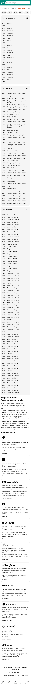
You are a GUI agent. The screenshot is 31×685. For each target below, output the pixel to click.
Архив (4, 13)
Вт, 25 (15, 13)
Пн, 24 (10, 13)
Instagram (15, 669)
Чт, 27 (26, 13)
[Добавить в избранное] (27, 18)
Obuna (26, 675)
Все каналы (5, 8)
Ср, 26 (21, 13)
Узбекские (14, 8)
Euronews (9, 209)
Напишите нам (9, 667)
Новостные (21, 8)
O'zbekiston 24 (10, 18)
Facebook (17, 667)
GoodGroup (19, 675)
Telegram (24, 667)
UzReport (9, 88)
